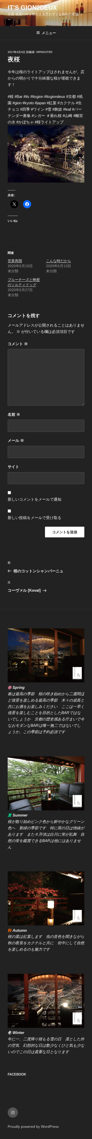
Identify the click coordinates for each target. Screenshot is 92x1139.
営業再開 (15, 261)
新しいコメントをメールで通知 (34, 499)
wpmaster (44, 52)
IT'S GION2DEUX (32, 7)
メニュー (49, 33)
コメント (18, 344)
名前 (14, 414)
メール (16, 440)
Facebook (17, 1074)
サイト (13, 466)
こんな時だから (58, 261)
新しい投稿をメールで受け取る (34, 517)
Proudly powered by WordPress (33, 1126)
